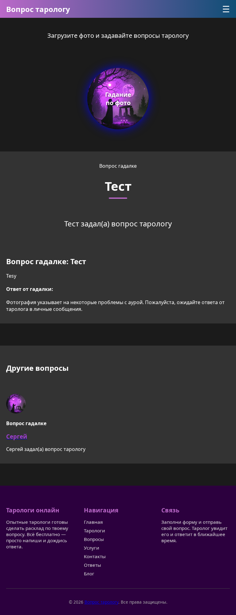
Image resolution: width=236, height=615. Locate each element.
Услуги (91, 548)
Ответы (92, 565)
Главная (93, 522)
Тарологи (94, 530)
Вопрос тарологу (38, 9)
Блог (89, 573)
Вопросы (94, 539)
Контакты (95, 556)
